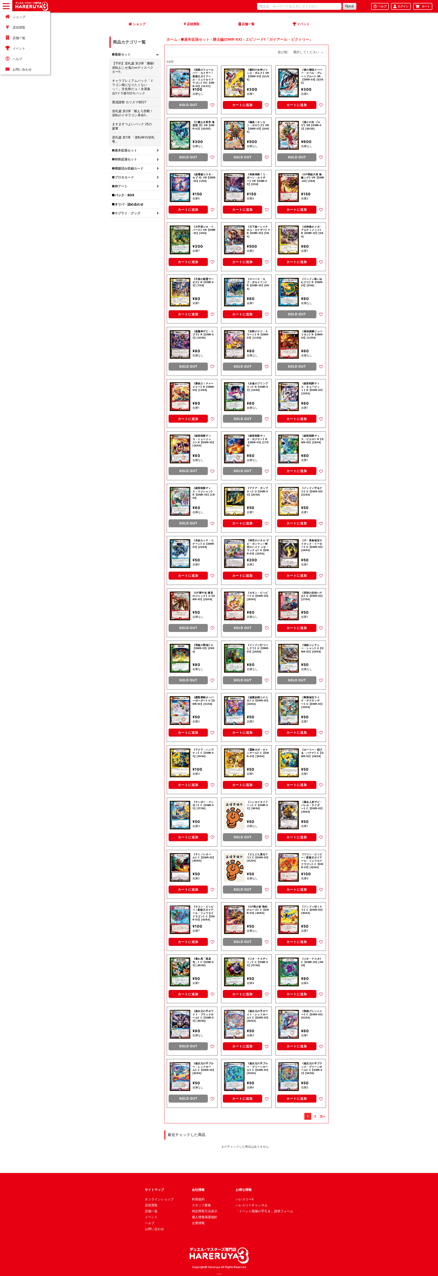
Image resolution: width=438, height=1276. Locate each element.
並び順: (283, 52)
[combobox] (299, 6)
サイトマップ (154, 1189)
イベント (19, 48)
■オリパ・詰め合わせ (127, 204)
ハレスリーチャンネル (252, 1205)
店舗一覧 (19, 38)
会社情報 (198, 1189)
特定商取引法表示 (204, 1211)
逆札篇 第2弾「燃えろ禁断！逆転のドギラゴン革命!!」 (132, 113)
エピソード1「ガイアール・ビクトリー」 (279, 39)
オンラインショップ (159, 1199)
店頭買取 (19, 27)
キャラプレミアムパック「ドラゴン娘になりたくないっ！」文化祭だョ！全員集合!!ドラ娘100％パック (133, 87)
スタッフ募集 (201, 1205)
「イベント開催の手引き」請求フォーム (264, 1211)
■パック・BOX (123, 195)
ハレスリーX (245, 1199)
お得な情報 (244, 1189)
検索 (351, 6)
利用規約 (198, 1199)
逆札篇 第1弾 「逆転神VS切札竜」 (133, 139)
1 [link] (307, 1116)
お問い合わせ (22, 69)
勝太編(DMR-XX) (227, 39)
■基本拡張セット (195, 39)
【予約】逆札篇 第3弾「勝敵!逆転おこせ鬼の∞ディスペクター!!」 (133, 67)
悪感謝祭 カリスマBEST (129, 102)
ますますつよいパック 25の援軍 (132, 126)
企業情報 (198, 1223)
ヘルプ (17, 59)
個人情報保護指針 (204, 1217)
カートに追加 (242, 105)
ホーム (172, 39)
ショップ (19, 17)
